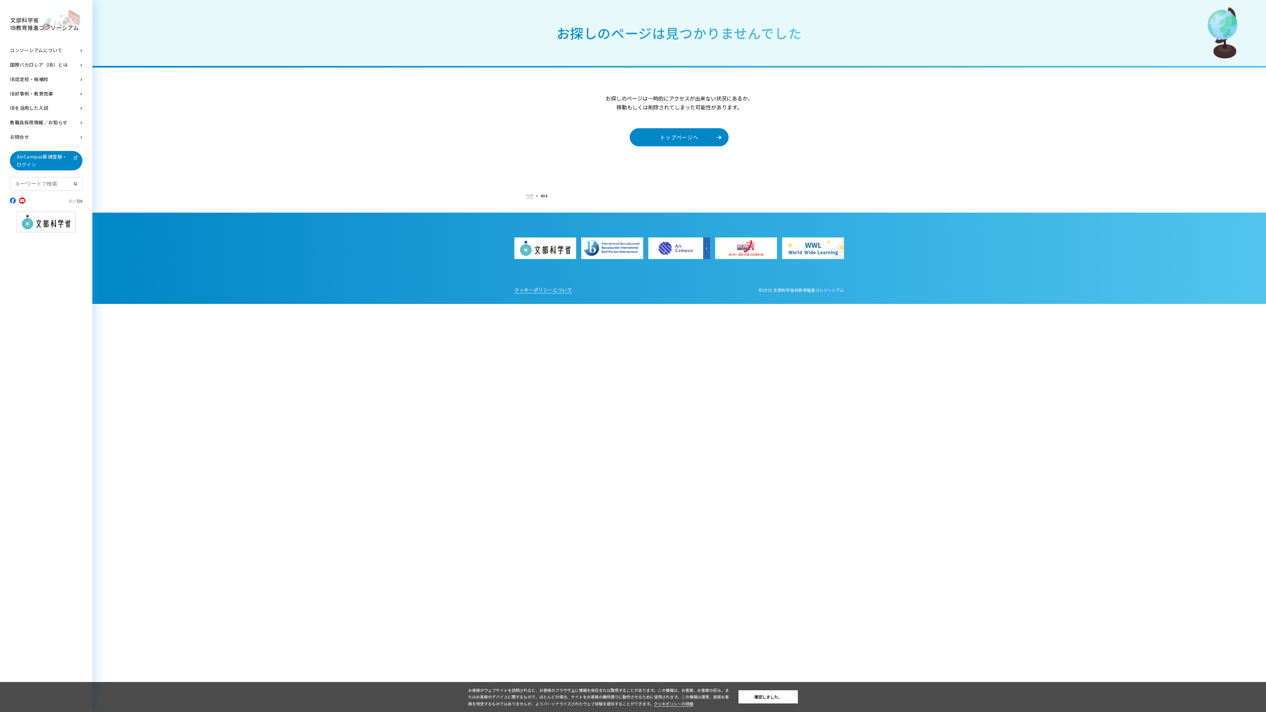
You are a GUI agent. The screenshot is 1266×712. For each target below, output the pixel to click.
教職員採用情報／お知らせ (39, 122)
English (79, 201)
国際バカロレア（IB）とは (39, 64)
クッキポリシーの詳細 (673, 703)
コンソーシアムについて (36, 50)
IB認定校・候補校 (29, 79)
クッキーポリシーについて (543, 289)
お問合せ (19, 137)
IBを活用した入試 (29, 107)
